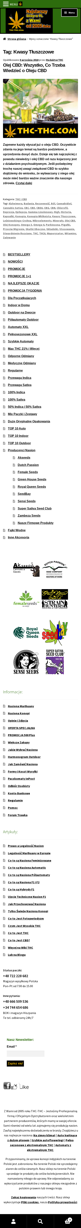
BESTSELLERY (19, 254)
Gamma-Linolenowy (40, 212)
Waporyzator (55, 233)
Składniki (52, 229)
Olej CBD (70, 220)
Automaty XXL (18, 327)
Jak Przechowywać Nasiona (27, 904)
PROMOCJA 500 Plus (21, 735)
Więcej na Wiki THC (20, 947)
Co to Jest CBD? (19, 940)
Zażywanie (9, 237)
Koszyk (62, 1218)
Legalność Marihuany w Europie (29, 853)
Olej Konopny (11, 224)
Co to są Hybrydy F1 (21, 889)
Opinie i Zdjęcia (18, 720)
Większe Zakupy (19, 742)
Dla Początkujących (22, 298)
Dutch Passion (28, 465)
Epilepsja (21, 212)
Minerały (58, 220)
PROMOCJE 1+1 (19, 276)
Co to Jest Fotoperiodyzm (26, 918)
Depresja (8, 212)
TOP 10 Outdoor (19, 443)
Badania (29, 203)
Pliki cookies (30, 1202)
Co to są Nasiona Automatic (27, 867)
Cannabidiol (64, 203)
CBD (32, 208)
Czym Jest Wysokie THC (24, 926)
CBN (52, 208)
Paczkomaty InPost (21, 778)
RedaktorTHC (54, 60)
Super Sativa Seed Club (35, 508)
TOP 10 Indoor (18, 435)
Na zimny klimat (44, 1135)
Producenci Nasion (21, 450)
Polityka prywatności (62, 1202)
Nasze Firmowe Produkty (35, 523)
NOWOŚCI (15, 261)
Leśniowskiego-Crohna (17, 220)
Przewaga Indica (19, 377)
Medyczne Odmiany (22, 363)
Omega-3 (26, 224)
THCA (42, 233)
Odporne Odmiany (21, 356)
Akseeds (24, 457)
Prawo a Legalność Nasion (26, 846)
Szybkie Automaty (21, 341)
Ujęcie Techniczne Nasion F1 (27, 897)
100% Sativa (16, 399)
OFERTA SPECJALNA (21, 728)
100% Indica (16, 392)
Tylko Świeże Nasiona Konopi (28, 911)
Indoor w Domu (19, 305)
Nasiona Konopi (19, 713)
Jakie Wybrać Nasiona (23, 750)
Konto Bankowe (19, 793)
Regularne (15, 370)
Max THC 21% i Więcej (23, 348)
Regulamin (15, 800)
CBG (46, 208)
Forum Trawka (18, 815)
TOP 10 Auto (17, 428)
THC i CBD (21, 199)
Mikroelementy (42, 220)
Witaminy (70, 233)
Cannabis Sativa (13, 208)
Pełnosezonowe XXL (22, 334)
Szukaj (40, 1221)
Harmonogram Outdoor (24, 757)
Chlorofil (62, 208)
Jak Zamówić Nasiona (23, 764)
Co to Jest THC (18, 933)
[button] (6, 4)
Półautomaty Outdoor (23, 319)
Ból (53, 203)
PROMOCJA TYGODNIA (25, 290)
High (57, 212)
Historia (66, 212)
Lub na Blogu (17, 955)
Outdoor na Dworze (22, 312)
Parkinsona (53, 224)
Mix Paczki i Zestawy (22, 414)
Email (12, 1046)
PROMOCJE (16, 269)
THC (35, 233)
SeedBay (24, 493)
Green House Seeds (32, 479)
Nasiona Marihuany (21, 706)
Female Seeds (28, 472)
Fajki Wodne (17, 530)
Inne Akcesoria (18, 537)
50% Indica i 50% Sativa (24, 406)
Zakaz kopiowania (23, 1197)
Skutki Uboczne (35, 229)
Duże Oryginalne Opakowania (29, 421)
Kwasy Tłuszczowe (63, 216)
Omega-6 (38, 224)
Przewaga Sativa (19, 385)
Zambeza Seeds (29, 515)
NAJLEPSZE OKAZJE (23, 283)
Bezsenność (42, 203)
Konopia (20, 216)
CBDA (39, 208)
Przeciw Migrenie (13, 229)
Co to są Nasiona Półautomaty (29, 875)
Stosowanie (66, 229)
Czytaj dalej (24, 183)
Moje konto (13, 1221)
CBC (26, 208)
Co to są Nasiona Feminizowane (29, 860)
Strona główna (17, 39)
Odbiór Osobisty (19, 786)
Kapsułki (8, 216)
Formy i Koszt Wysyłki (22, 771)
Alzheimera (15, 203)
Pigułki (65, 224)
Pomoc (13, 808)
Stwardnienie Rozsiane (17, 233)
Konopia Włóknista (39, 216)
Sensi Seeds (27, 501)
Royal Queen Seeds (32, 486)
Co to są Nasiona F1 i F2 (23, 882)
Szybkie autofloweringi (47, 1140)
